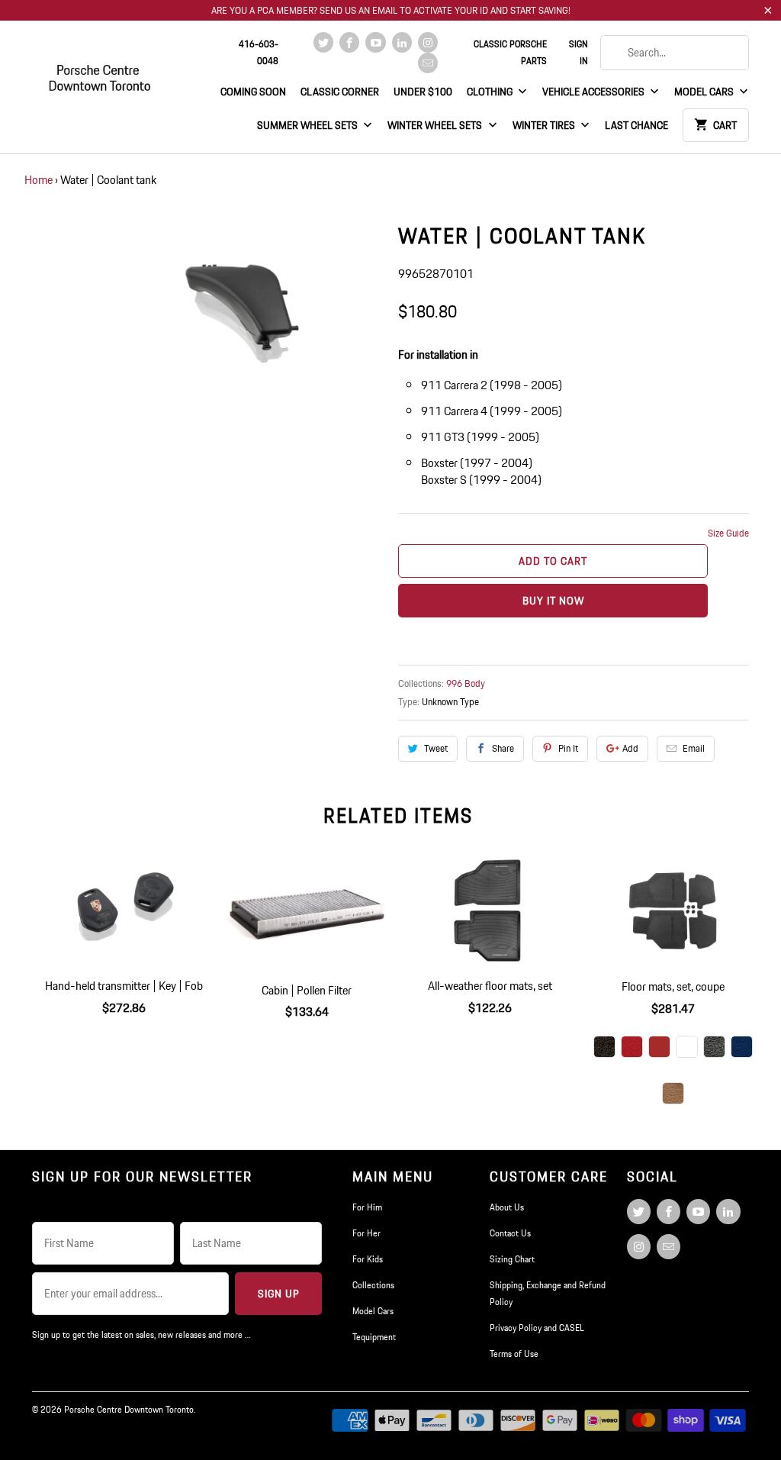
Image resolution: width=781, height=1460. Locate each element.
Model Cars (705, 91)
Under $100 (423, 91)
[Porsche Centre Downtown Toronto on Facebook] (349, 42)
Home (38, 179)
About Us (507, 1207)
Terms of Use (514, 1353)
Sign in (578, 52)
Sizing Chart (512, 1259)
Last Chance (636, 125)
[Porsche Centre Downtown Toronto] (100, 71)
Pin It (568, 748)
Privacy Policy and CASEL (537, 1327)
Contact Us (510, 1233)
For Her (366, 1233)
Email (694, 748)
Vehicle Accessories (594, 91)
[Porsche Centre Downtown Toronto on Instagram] (428, 42)
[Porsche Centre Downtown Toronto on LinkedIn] (402, 42)
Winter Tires (545, 125)
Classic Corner (340, 91)
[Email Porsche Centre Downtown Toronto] (428, 63)
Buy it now (553, 600)
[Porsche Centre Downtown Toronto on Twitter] (323, 42)
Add (630, 748)
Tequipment (374, 1336)
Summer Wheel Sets (308, 125)
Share (503, 748)
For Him (367, 1207)
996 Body (465, 683)
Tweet (436, 748)
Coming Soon (253, 91)
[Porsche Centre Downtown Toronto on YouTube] (375, 42)
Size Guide (728, 533)
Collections (373, 1285)
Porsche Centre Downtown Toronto (129, 1409)
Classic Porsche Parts (510, 52)
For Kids (367, 1259)
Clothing (491, 91)
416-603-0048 (258, 52)
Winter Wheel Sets (435, 125)
